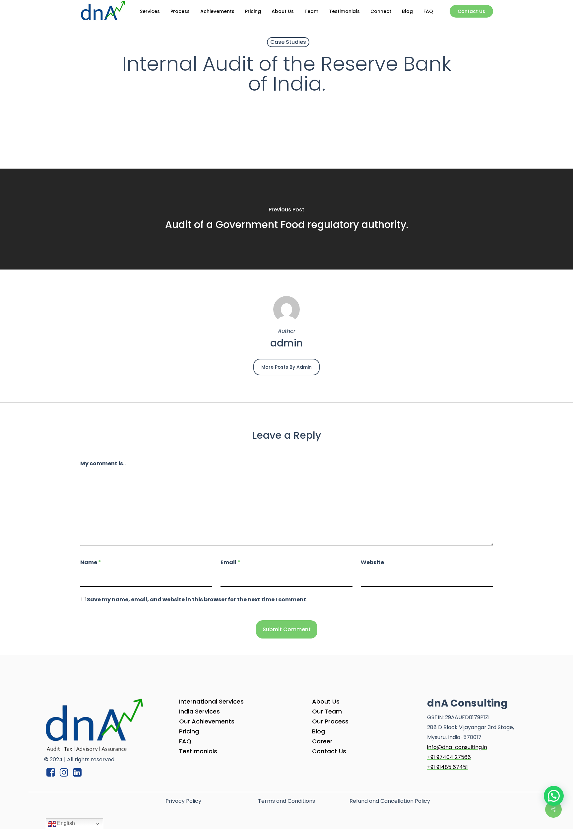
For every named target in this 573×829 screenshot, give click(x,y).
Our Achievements (206, 721)
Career (322, 741)
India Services (199, 711)
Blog (318, 731)
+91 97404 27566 (449, 757)
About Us (326, 701)
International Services (211, 701)
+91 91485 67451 (447, 767)
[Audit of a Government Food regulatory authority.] (286, 219)
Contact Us (329, 751)
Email (230, 562)
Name (90, 562)
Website (372, 562)
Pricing (189, 731)
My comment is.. (103, 463)
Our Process (330, 721)
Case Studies (288, 42)
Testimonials (198, 751)
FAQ (185, 741)
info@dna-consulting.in (457, 747)
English (65, 823)
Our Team (327, 711)
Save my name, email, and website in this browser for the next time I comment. (197, 599)
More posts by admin (286, 367)
